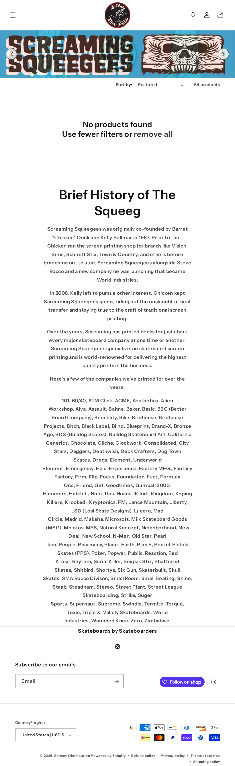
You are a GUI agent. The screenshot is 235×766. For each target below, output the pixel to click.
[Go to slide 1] (114, 70)
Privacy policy (173, 756)
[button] (12, 15)
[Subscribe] (116, 681)
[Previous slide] (11, 54)
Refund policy (143, 756)
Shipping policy (206, 762)
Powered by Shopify (108, 756)
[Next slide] (223, 54)
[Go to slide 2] (121, 70)
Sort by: (124, 84)
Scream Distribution (72, 756)
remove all (153, 134)
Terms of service (205, 756)
